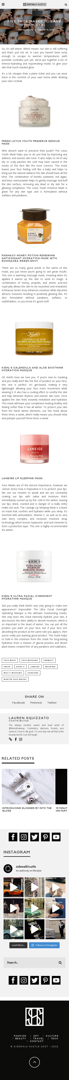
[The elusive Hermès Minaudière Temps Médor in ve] (55, 908)
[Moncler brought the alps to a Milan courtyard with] (35, 908)
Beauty (20, 1038)
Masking (50, 666)
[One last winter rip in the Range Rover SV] (14, 929)
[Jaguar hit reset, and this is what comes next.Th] (55, 929)
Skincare (33, 673)
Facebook (18, 702)
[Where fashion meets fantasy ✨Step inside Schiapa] (35, 887)
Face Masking (30, 660)
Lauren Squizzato (24, 30)
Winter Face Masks (15, 679)
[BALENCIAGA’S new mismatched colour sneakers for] (35, 929)
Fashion (20, 1036)
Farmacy (49, 660)
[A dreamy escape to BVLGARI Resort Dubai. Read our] (55, 887)
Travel (38, 1038)
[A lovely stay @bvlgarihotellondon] (14, 887)
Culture (52, 1036)
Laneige (35, 666)
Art (36, 1036)
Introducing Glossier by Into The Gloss (27, 809)
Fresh (7, 666)
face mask (10, 660)
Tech (54, 1038)
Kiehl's (20, 666)
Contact (37, 1041)
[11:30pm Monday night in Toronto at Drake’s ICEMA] (14, 908)
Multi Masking (13, 673)
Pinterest (36, 702)
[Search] (66, 4)
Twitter (52, 702)
